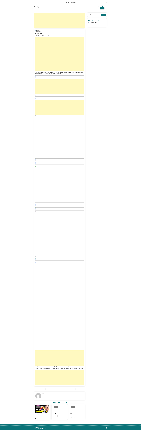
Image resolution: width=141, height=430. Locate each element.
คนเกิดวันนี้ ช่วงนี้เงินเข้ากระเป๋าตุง (96, 22)
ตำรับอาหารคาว (65, 6)
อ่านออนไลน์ (37, 35)
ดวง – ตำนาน (73, 6)
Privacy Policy (36, 427)
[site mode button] (38, 7)
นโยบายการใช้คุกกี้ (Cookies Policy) (40, 428)
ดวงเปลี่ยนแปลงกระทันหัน (58, 414)
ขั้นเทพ (49, 35)
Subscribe (102, 8)
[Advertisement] (59, 20)
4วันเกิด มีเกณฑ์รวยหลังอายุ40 (95, 25)
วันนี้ (71, 414)
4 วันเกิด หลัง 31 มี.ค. (39, 414)
